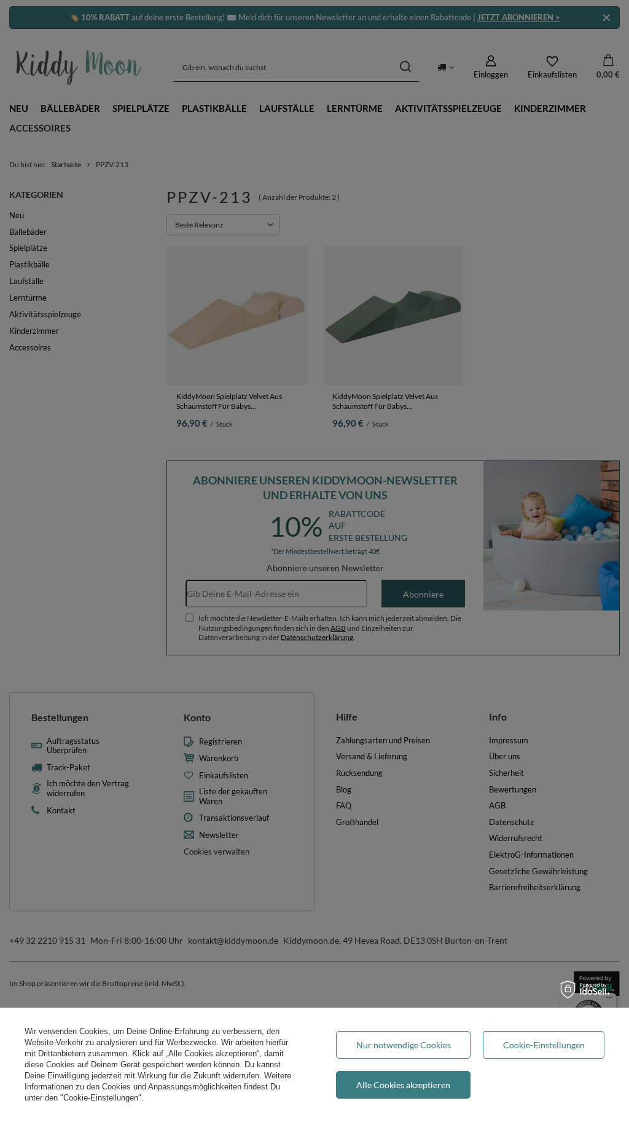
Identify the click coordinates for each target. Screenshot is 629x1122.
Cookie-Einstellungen (544, 1045)
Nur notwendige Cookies (403, 1045)
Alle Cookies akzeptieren (403, 1085)
